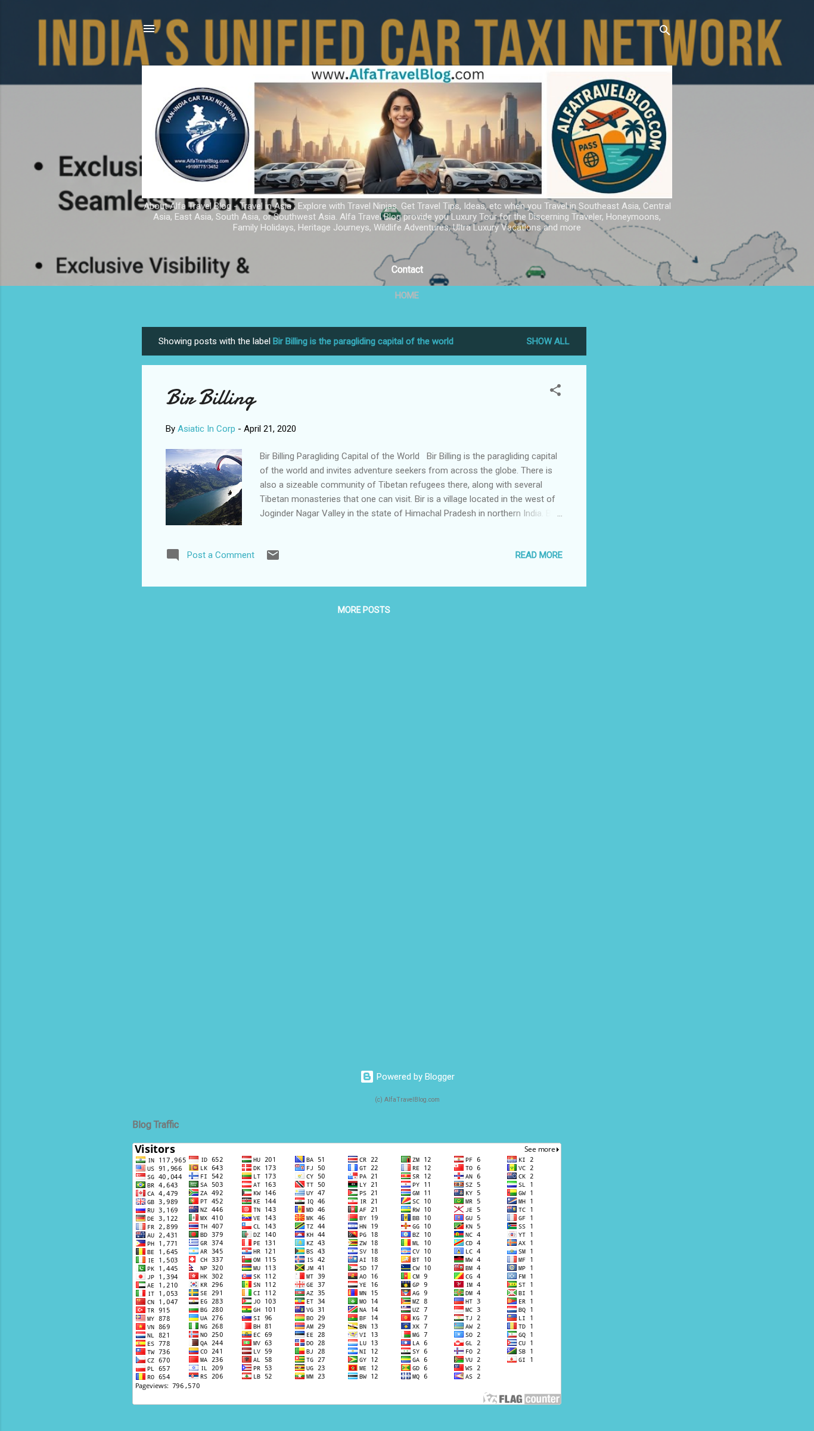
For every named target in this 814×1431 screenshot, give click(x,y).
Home (407, 295)
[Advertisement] (634, 505)
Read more (539, 555)
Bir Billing (210, 397)
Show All (548, 341)
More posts (364, 610)
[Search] (665, 32)
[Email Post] (273, 559)
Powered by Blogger (414, 1076)
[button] (555, 392)
